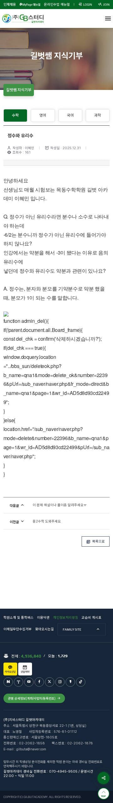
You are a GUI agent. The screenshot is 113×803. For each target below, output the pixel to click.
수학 (15, 115)
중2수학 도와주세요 (47, 521)
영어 (42, 115)
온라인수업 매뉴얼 (57, 4)
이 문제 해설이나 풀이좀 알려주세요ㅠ (60, 505)
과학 (97, 115)
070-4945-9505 (63, 771)
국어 (70, 115)
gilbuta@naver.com (31, 749)
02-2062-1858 (32, 743)
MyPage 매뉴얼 (31, 4)
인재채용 (9, 4)
